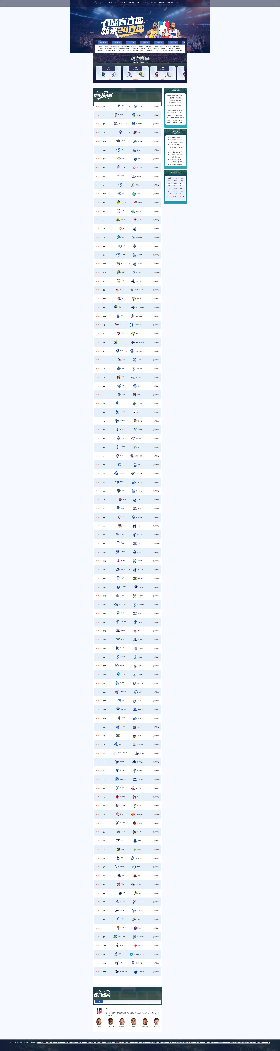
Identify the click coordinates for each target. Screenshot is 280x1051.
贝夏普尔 (139, 167)
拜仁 (122, 438)
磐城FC (123, 560)
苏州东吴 (139, 823)
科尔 (169, 188)
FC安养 (123, 254)
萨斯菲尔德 (140, 910)
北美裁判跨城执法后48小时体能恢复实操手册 (178, 122)
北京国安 (139, 403)
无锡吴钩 (140, 779)
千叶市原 (140, 613)
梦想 (139, 132)
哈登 (175, 191)
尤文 (123, 919)
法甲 (104, 456)
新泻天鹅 (139, 561)
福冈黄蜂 (140, 622)
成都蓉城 (122, 796)
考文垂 (123, 831)
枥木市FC (123, 569)
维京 (121, 289)
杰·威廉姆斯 (183, 188)
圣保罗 (122, 962)
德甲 (104, 438)
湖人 (169, 183)
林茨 (123, 193)
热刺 (122, 857)
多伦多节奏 (139, 368)
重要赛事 (161, 2)
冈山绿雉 (140, 657)
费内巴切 (139, 298)
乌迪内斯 (138, 884)
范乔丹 (169, 191)
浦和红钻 (123, 630)
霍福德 (175, 185)
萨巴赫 (123, 167)
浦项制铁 (139, 150)
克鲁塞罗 (141, 971)
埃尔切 (140, 429)
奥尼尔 (182, 196)
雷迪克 (182, 183)
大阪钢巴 (123, 543)
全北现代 (140, 141)
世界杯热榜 (121, 2)
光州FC (140, 272)
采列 (122, 315)
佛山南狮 (122, 761)
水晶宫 (124, 464)
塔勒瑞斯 (120, 114)
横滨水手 (140, 630)
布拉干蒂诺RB (139, 963)
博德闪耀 (123, 202)
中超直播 (145, 42)
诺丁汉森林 (139, 788)
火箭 (169, 185)
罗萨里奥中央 (140, 115)
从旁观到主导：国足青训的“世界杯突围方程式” (179, 120)
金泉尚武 (123, 141)
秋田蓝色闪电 (140, 604)
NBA (169, 199)
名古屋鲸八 (123, 656)
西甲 (104, 185)
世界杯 (104, 167)
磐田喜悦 (140, 569)
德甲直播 (173, 42)
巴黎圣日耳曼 (138, 456)
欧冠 (104, 176)
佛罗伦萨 (122, 866)
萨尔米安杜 (140, 482)
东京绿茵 (123, 639)
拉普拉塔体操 (140, 936)
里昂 (123, 298)
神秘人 (139, 246)
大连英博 (122, 403)
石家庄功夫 (123, 779)
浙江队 (122, 735)
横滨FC (123, 674)
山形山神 (139, 700)
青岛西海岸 (140, 744)
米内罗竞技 (123, 945)
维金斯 (175, 188)
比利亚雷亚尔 (139, 473)
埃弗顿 (139, 840)
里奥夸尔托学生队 (139, 954)
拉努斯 (120, 123)
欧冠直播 (159, 42)
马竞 (139, 928)
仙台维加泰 (123, 665)
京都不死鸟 (123, 621)
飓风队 (120, 954)
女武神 (140, 106)
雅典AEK (121, 307)
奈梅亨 (140, 202)
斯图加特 (138, 438)
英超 (104, 465)
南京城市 (122, 770)
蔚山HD (140, 263)
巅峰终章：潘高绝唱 (175, 100)
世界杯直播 (145, 2)
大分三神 (140, 709)
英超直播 (117, 42)
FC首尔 (123, 158)
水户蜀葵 (122, 551)
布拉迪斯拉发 (139, 316)
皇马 (122, 280)
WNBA (104, 106)
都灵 (139, 875)
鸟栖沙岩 (139, 674)
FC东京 (141, 587)
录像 (177, 2)
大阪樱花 (140, 648)
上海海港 (140, 421)
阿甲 (104, 115)
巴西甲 (104, 945)
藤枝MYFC (140, 595)
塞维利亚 (123, 927)
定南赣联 (122, 822)
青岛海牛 (122, 534)
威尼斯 (139, 447)
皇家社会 (138, 281)
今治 (123, 700)
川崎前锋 (123, 613)
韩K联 (104, 141)
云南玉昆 (139, 735)
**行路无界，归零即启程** (176, 98)
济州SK (123, 149)
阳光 (124, 228)
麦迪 (169, 180)
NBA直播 (131, 42)
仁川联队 (139, 255)
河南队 (122, 814)
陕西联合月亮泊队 (122, 752)
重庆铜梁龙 (139, 814)
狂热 (124, 499)
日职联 (104, 543)
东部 (175, 193)
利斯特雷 (122, 910)
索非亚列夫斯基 (140, 307)
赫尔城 (139, 832)
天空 (139, 228)
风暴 (123, 368)
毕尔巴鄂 (138, 377)
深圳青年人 (140, 762)
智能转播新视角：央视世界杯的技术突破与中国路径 (180, 95)
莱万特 (123, 849)
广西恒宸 (139, 770)
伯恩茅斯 (123, 840)
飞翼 (123, 237)
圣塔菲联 (122, 481)
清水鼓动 (123, 578)
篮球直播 (153, 2)
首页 (138, 2)
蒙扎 (122, 884)
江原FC (123, 272)
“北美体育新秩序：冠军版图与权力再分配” (178, 103)
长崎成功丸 (124, 586)
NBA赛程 (182, 199)
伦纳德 (169, 178)
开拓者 (169, 193)
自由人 (124, 385)
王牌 (123, 516)
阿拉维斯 (121, 473)
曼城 (139, 464)
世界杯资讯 (169, 2)
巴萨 (122, 377)
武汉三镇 (139, 534)
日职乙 (104, 561)
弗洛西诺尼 (140, 866)
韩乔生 (182, 185)
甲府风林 (122, 683)
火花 (124, 132)
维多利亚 (140, 945)
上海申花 (122, 412)
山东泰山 (139, 412)
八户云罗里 (122, 604)
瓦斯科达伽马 (123, 971)
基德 (182, 191)
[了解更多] (109, 1015)
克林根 (175, 183)
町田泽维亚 (140, 552)
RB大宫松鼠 (123, 691)
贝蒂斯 (137, 185)
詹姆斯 (175, 180)
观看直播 (108, 79)
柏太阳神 (140, 578)
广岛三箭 (140, 543)
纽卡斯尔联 (138, 858)
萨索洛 (124, 875)
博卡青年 (123, 508)
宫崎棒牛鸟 (141, 665)
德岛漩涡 (123, 709)
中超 (104, 403)
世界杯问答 (112, 2)
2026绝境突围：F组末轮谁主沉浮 (175, 117)
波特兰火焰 (139, 237)
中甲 (104, 753)
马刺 (175, 178)
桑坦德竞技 (123, 429)
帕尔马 (138, 919)
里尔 (121, 455)
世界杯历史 (130, 2)
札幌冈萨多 (140, 683)
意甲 (104, 447)
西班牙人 (139, 901)
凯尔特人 (139, 193)
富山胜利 (122, 595)
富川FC (140, 158)
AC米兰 (123, 447)
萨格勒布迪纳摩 (139, 290)
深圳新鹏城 (123, 420)
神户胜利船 (123, 648)
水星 (124, 245)
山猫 (123, 106)
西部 (182, 180)
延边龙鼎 (142, 753)
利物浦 (122, 787)
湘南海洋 (141, 692)
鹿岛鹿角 (140, 639)
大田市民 (123, 263)
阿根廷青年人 (139, 123)
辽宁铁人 (139, 797)
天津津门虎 (122, 744)
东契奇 (182, 178)
